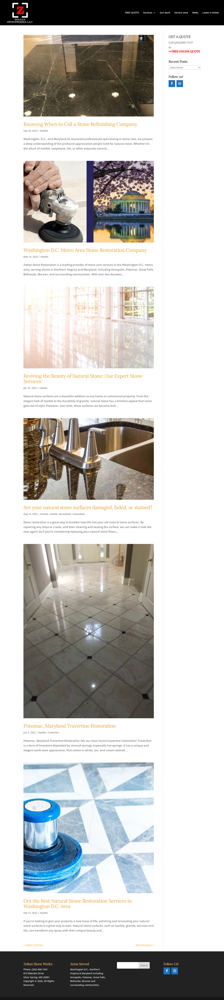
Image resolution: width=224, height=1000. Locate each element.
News (195, 12)
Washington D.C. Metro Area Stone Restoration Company (85, 250)
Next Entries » (145, 945)
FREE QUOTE (132, 12)
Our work (165, 12)
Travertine (53, 732)
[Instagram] (179, 83)
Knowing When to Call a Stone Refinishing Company (80, 124)
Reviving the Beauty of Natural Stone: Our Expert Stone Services (82, 378)
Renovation (65, 514)
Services (147, 12)
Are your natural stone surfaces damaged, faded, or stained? (87, 507)
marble (44, 130)
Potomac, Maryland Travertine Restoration (70, 726)
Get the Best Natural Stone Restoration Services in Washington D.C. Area (77, 903)
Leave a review (211, 12)
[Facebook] (172, 83)
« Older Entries (33, 945)
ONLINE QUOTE (189, 51)
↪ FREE (173, 51)
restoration (78, 514)
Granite (44, 514)
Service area (181, 12)
